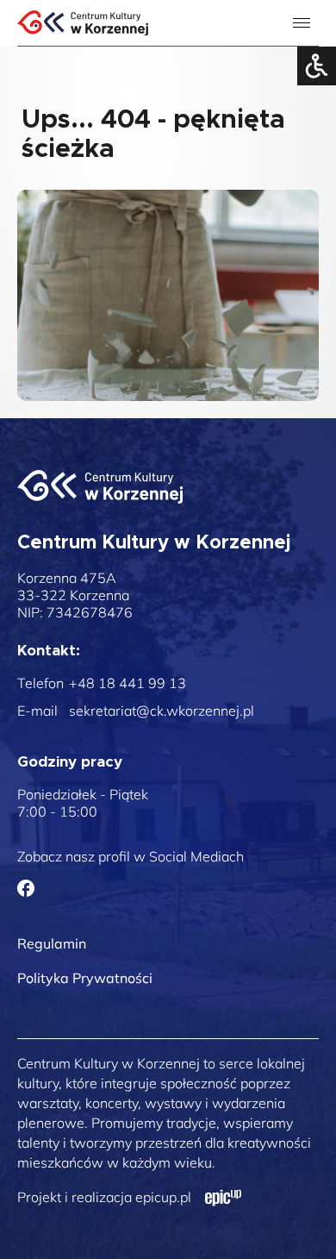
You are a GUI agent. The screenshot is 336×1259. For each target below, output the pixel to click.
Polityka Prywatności (84, 978)
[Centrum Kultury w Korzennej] (100, 487)
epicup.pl (163, 1197)
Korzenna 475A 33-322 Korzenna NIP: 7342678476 (75, 595)
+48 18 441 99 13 (127, 683)
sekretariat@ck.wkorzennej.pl (161, 710)
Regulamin (51, 943)
